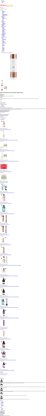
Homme (3, 25)
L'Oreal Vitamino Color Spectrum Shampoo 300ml (5, 349)
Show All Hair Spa (3, 24)
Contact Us (2, 408)
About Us (2, 405)
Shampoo (6, 104)
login (2, 117)
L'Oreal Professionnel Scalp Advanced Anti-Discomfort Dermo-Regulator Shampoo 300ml (9, 307)
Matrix (3, 44)
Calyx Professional (4, 39)
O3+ (2, 46)
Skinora (3, 49)
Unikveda (3, 50)
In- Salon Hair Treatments (4, 14)
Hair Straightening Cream (4, 15)
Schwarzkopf (3, 47)
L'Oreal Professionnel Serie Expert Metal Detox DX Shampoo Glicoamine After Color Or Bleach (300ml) (10, 265)
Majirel (3, 20)
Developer (3, 17)
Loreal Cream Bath (4, 23)
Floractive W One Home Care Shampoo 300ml (4, 224)
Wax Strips (3, 36)
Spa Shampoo (3, 22)
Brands (2, 37)
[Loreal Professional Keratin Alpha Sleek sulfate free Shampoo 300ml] (3, 368)
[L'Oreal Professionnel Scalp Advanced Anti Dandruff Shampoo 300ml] (3, 211)
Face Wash (3, 30)
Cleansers (3, 28)
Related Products (3, 118)
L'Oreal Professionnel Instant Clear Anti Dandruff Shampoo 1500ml (7, 192)
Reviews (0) (2, 105)
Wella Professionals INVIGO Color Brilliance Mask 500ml (5, 171)
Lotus (2, 43)
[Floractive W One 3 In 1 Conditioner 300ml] (3, 232)
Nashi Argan (3, 45)
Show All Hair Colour (3, 21)
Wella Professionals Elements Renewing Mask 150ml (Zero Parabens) (7, 150)
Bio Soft (3, 38)
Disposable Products (3, 34)
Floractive (3, 41)
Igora (2, 19)
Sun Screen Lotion (4, 33)
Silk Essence (3, 48)
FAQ (1, 406)
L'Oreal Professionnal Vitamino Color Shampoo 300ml (5, 203)
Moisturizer (3, 31)
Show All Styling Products (3, 26)
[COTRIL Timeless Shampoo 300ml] (3, 326)
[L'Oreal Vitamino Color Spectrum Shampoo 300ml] (3, 347)
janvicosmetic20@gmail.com (4, 374)
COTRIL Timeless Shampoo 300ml (3, 328)
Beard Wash (3, 27)
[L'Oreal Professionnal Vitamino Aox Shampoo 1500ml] (3, 127)
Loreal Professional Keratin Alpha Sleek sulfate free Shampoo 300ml (7, 370)
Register (3, 1)
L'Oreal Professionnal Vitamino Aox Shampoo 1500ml (5, 129)
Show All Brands (2, 51)
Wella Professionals (3, 104)
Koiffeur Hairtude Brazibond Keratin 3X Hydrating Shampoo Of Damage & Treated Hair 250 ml (9, 286)
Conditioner (3, 12)
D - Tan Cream (3, 29)
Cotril (2, 40)
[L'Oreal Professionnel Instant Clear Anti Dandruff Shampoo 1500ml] (3, 190)
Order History (2, 402)
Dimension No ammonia (4, 18)
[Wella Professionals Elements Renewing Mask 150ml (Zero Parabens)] (3, 148)
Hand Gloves (3, 35)
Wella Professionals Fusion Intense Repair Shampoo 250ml (6, 52)
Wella (2, 95)
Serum (3, 13)
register (4, 117)
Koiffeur (3, 42)
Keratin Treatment (4, 11)
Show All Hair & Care (3, 16)
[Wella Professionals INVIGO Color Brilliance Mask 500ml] (3, 169)
